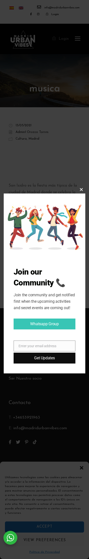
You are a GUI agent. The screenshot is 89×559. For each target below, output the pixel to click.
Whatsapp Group (44, 324)
